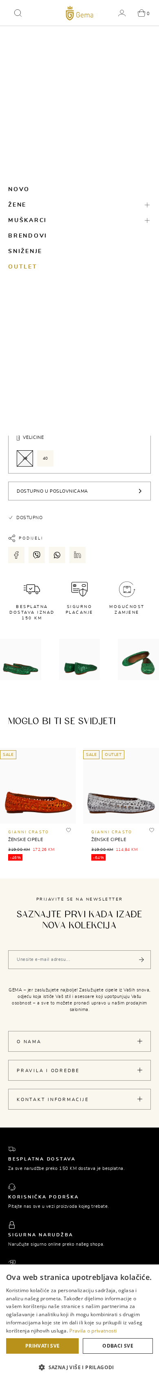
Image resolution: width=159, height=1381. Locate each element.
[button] (18, 13)
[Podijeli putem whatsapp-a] (57, 555)
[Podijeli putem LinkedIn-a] (77, 555)
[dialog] (79, 1322)
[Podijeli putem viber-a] (37, 555)
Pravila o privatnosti (93, 1330)
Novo (19, 189)
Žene (17, 205)
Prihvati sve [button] (42, 1345)
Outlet (23, 267)
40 (45, 458)
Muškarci (27, 220)
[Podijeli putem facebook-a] (16, 555)
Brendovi (27, 236)
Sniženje (25, 251)
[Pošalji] (141, 959)
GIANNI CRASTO (28, 832)
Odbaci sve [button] (117, 1345)
